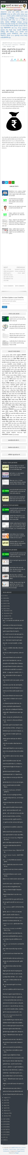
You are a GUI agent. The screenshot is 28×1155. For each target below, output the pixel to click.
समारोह (5, 428)
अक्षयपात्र (7, 355)
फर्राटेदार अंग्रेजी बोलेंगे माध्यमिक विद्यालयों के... (12, 706)
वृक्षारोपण (3, 413)
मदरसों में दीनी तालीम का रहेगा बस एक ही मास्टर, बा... (13, 958)
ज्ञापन (3, 373)
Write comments (19, 286)
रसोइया (7, 403)
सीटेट (19, 430)
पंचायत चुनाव (24, 378)
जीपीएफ (11, 371)
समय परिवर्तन (23, 423)
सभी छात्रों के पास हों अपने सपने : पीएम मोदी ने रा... (13, 1039)
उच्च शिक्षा (16, 358)
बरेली (9, 24)
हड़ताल (14, 434)
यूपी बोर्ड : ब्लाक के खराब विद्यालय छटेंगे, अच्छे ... (12, 810)
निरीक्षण (17, 377)
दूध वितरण (24, 373)
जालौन (9, 20)
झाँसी (23, 20)
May (5, 1105)
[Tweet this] (6, 182)
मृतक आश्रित (5, 401)
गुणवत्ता (12, 366)
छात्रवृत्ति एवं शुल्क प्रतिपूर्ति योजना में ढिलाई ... (12, 1055)
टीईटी (6, 373)
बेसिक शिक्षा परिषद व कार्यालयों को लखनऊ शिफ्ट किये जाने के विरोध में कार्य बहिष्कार (18, 576)
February (6, 1113)
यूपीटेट (3, 403)
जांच (3, 371)
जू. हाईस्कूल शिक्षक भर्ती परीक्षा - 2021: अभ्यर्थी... (13, 977)
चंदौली (26, 18)
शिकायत (3, 415)
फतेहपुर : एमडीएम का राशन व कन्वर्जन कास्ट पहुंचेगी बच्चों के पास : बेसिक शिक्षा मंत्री (16, 214)
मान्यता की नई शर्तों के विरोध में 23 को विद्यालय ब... (13, 763)
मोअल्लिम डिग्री (17, 401)
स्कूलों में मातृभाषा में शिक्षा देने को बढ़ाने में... (11, 631)
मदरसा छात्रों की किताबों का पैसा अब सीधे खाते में (12, 657)
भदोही (24, 25)
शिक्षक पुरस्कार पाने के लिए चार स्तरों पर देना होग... (13, 974)
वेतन (7, 413)
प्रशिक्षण (4, 388)
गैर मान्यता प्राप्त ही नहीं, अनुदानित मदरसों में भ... (12, 819)
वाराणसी (21, 32)
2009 (4, 1140)
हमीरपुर (25, 35)
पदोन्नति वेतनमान (18, 381)
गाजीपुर (2, 18)
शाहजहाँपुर (3, 33)
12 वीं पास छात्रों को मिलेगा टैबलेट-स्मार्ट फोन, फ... (13, 1000)
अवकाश (23, 355)
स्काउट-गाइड (19, 432)
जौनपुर (13, 20)
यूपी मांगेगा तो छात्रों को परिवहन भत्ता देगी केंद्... (12, 816)
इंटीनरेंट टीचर (10, 359)
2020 (4, 1121)
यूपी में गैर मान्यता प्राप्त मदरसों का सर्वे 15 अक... (12, 1012)
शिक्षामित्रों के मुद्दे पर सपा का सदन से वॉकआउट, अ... (13, 731)
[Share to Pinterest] (24, 59)
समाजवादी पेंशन (23, 425)
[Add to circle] (22, 1)
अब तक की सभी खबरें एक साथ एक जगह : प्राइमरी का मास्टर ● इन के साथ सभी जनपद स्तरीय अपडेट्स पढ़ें (17, 318)
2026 (4, 598)
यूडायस (21, 401)
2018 (4, 1127)
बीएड (25, 393)
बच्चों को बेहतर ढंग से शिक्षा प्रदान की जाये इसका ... (13, 625)
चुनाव (22, 368)
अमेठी (13, 12)
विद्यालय (11, 409)
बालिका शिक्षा (14, 393)
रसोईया (10, 403)
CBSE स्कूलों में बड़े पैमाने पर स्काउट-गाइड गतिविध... (13, 834)
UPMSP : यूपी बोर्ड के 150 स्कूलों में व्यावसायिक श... (13, 1067)
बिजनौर (11, 25)
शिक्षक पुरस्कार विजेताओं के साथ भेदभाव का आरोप (12, 695)
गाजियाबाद (25, 16)
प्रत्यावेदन (11, 386)
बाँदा (26, 24)
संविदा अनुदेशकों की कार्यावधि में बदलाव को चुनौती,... (13, 807)
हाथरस (6, 37)
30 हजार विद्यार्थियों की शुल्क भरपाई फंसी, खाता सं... (13, 1019)
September (7, 618)
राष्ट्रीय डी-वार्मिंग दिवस (16, 403)
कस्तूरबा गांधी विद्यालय (19, 362)
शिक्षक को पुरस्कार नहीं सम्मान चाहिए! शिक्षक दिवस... (13, 1061)
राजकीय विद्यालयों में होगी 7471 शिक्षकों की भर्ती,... (13, 774)
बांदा (1, 25)
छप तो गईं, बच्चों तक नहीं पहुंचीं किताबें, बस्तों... (12, 886)
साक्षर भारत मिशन (10, 430)
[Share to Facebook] (11, 59)
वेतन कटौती (11, 413)
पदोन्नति (11, 381)
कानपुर (22, 14)
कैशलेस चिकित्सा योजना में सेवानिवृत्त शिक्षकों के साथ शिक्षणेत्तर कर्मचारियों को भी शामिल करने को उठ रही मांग (17, 535)
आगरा (22, 12)
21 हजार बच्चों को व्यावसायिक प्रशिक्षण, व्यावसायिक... (13, 1009)
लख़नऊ (16, 32)
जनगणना (12, 369)
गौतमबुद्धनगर (22, 18)
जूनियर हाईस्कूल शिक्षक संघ (20, 371)
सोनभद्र (22, 35)
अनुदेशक (19, 355)
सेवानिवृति (8, 432)
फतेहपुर (13, 22)
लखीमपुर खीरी (4, 32)
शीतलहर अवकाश (20, 419)
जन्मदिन (15, 369)
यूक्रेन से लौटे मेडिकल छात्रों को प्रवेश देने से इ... (13, 842)
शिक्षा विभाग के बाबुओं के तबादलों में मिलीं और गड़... (12, 994)
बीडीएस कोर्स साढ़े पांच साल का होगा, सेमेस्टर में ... (12, 1088)
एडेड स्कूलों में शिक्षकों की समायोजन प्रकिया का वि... (13, 666)
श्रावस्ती (9, 33)
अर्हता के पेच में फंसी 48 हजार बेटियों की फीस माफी (13, 1091)
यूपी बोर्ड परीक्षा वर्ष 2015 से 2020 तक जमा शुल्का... (13, 782)
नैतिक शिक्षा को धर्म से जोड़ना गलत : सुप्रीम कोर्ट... (13, 997)
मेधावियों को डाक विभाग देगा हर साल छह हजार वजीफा (13, 1058)
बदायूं (6, 24)
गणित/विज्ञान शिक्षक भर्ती (6, 366)
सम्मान (18, 428)
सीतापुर (8, 35)
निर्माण (21, 377)
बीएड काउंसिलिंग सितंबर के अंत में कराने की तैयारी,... (13, 1076)
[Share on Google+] (18, 59)
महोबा (12, 28)
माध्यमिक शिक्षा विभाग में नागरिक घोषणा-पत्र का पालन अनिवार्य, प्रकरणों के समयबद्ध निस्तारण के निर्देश (17, 342)
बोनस (18, 396)
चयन (19, 368)
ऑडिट (22, 360)
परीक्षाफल (12, 383)
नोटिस (10, 379)
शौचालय (20, 421)
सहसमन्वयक (4, 430)
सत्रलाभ (18, 423)
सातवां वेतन (16, 430)
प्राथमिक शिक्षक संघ (7, 392)
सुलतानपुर (12, 35)
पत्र (3, 381)
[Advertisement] (14, 76)
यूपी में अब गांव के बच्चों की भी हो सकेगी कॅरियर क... (13, 1047)
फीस (22, 392)
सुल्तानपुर (17, 35)
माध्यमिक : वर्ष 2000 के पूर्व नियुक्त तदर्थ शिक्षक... (12, 794)
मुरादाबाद (3, 30)
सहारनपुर (25, 33)
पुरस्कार (17, 385)
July (5, 1100)
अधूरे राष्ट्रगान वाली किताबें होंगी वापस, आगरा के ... (13, 936)
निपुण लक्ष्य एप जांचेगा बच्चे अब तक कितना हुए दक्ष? (13, 637)
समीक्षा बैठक (9, 428)
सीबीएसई (23, 430)
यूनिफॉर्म (24, 401)
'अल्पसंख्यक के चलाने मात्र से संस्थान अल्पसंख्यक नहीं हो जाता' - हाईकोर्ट (20, 271)
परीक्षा (7, 383)
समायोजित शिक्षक (10, 427)
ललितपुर (12, 32)
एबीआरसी (12, 360)
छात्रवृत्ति (8, 369)
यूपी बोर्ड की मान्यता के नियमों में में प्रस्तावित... (12, 771)
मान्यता (16, 399)
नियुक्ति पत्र (13, 377)
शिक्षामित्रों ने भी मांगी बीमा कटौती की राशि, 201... (13, 920)
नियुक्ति (8, 377)
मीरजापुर (19, 28)
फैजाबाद (2, 24)
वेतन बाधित (16, 413)
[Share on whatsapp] (13, 182)
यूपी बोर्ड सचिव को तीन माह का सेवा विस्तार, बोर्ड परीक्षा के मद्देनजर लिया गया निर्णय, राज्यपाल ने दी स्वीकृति (17, 569)
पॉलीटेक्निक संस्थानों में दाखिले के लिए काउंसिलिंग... (13, 1022)
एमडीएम (16, 360)
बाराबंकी (7, 25)
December (6, 610)
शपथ (25, 413)
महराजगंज (7, 27)
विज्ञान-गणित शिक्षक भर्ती (19, 407)
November (7, 613)
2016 (4, 1132)
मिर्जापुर (15, 28)
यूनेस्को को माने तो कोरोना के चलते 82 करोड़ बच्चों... (13, 1003)
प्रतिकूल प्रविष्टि (5, 386)
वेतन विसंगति (21, 413)
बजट (25, 392)
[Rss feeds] (26, 1)
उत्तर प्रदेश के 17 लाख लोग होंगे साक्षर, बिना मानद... (13, 1006)
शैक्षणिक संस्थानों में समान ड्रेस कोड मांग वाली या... (13, 831)
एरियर (19, 360)
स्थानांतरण (5, 434)
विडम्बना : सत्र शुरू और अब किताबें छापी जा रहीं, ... (13, 717)
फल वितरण (18, 392)
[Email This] (21, 59)
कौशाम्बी (21, 16)
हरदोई (2, 37)
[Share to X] (15, 59)
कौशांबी (17, 16)
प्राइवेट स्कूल (23, 390)
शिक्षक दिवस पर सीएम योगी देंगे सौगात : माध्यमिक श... (13, 1070)
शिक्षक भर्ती (5, 417)
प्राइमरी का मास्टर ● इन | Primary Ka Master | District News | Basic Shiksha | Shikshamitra (14, 1149)
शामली (26, 32)
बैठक (15, 396)
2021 (4, 1119)
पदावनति (6, 381)
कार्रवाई (23, 364)
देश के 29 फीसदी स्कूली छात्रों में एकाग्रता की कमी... (13, 1025)
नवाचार (11, 375)
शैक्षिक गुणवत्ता (9, 421)
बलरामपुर (13, 24)
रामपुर (14, 30)
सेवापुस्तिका (13, 432)
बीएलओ (3, 396)
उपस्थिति (22, 359)
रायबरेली (19, 30)
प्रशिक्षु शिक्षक (20, 388)
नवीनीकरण (15, 375)
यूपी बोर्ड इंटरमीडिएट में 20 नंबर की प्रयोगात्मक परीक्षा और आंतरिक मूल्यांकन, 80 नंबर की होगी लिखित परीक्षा (18, 467)
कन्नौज (18, 14)
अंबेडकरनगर (4, 12)
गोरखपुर (11, 18)
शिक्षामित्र (5, 419)
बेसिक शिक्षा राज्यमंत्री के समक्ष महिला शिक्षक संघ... (13, 933)
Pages (4, 2)
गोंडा (5, 18)
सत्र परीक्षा (14, 423)
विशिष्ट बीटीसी (22, 411)
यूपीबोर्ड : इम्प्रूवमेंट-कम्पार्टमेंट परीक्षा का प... (11, 914)
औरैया (14, 14)
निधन (5, 377)
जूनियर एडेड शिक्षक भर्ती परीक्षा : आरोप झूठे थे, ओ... (13, 728)
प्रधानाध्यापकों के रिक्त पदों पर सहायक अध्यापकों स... (13, 917)
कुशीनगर (13, 16)
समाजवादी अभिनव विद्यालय (14, 425)
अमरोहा (9, 12)
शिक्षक (7, 415)
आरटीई (17, 356)
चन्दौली (2, 20)
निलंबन (24, 377)
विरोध (16, 411)
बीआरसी (18, 393)
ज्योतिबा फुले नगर (19, 20)
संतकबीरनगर (15, 33)
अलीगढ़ (17, 12)
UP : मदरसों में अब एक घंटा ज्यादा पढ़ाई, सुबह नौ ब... (13, 634)
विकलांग (9, 407)
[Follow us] (24, 1)
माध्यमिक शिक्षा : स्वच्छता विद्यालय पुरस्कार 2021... (13, 1073)
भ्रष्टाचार (24, 396)
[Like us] (19, 1)
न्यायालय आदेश (19, 379)
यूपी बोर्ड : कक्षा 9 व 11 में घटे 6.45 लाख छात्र (12, 911)
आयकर (14, 356)
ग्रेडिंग (15, 367)
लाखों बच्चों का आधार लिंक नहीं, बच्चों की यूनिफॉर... (13, 685)
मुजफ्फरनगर (24, 28)
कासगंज (9, 16)
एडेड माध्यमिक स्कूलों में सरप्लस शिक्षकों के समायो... (13, 725)
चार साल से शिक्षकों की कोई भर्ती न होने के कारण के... (13, 1094)
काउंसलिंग (9, 364)
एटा (11, 14)
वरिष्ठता (17, 405)
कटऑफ (4, 362)
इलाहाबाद (3, 14)
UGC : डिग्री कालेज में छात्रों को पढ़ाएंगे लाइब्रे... (13, 640)
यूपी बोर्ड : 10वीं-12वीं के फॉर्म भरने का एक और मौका (13, 813)
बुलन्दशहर (21, 25)
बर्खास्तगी (4, 393)
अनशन (14, 355)
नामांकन (19, 375)
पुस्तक (21, 385)
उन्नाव (8, 14)
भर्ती (20, 396)
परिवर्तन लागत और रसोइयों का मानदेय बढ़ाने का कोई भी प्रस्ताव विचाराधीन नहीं (17, 207)
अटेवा (11, 355)
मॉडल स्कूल (11, 401)
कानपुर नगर (5, 16)
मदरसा (3, 397)
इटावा (26, 12)
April (5, 1108)
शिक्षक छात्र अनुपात (13, 415)
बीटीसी (12, 396)
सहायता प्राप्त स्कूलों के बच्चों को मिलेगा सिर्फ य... (12, 1028)
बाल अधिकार (9, 393)
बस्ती (19, 24)
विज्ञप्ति (13, 407)
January (6, 1116)
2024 (4, 603)
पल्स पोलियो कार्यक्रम (19, 383)
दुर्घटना (19, 373)
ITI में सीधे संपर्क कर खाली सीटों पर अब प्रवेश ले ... (13, 669)
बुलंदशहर (16, 25)
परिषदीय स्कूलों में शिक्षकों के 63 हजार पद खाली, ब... (13, 748)
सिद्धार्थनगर (3, 35)
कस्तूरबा (13, 362)
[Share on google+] (10, 182)
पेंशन (25, 385)
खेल (25, 364)
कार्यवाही (19, 364)
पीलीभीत (7, 22)
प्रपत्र (19, 386)
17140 (3, 355)
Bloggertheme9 (20, 1151)
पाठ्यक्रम (12, 385)
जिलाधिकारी (7, 371)
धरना (3, 375)
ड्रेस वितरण (15, 373)
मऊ (26, 25)
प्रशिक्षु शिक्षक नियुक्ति (14, 390)
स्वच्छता (10, 434)
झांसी (26, 20)
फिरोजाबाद (25, 22)
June (5, 1102)
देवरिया (2, 22)
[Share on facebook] (3, 182)
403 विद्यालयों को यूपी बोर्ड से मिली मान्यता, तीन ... (12, 703)
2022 (4, 608)
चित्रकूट (6, 20)
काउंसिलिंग (15, 364)
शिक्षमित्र (18, 417)
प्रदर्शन (15, 386)
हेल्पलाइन (17, 434)
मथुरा (2, 28)
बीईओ (22, 393)
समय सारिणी (5, 425)
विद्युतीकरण (11, 411)
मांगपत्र (7, 397)
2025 (4, 601)
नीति (3, 379)
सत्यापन (9, 423)
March (5, 1110)
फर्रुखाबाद (19, 22)
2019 (4, 1124)
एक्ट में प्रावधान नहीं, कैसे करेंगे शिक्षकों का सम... (12, 688)
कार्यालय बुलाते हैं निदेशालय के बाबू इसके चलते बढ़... (13, 628)
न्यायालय (14, 379)
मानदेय (13, 399)
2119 (4, 595)
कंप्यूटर (24, 360)
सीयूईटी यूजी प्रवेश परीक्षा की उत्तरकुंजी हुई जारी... (13, 971)
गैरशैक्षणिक (4, 367)
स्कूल (25, 432)
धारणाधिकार (8, 375)
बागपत (4, 25)
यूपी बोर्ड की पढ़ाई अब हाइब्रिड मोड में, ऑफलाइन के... (13, 1031)
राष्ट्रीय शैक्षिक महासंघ (9, 405)
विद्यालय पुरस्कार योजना (18, 409)
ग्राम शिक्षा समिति (10, 367)
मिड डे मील (22, 399)
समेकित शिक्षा (14, 428)
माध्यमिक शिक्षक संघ (21, 397)
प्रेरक (13, 392)
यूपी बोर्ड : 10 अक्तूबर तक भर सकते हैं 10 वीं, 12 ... (13, 672)
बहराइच (23, 24)
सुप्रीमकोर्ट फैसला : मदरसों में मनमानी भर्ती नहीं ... (12, 1064)
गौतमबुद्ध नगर (17, 18)
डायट (10, 373)
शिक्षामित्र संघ (11, 419)
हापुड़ (10, 37)
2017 (4, 1129)
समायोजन (4, 427)
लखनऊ (24, 29)
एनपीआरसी (8, 360)
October (6, 616)
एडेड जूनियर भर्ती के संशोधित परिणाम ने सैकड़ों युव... (13, 663)
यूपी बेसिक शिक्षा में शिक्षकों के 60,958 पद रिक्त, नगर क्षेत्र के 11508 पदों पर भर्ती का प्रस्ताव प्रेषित (17, 517)
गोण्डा (7, 18)
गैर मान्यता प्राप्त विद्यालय (20, 366)
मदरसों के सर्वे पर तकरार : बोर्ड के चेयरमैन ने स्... (12, 883)
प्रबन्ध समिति (23, 386)
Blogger (17, 1153)
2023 (4, 606)
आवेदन (21, 356)
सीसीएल (3, 432)
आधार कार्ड (9, 356)
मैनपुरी (10, 30)
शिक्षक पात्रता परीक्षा (22, 415)
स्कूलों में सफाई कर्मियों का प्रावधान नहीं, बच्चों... (12, 760)
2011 (4, 1137)
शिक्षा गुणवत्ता (23, 417)
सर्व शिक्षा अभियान (22, 428)
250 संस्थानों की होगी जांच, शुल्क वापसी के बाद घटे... (13, 899)
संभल (21, 33)
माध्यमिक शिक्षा (6, 399)
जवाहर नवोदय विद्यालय (21, 369)
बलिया (17, 24)
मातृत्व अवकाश (13, 397)
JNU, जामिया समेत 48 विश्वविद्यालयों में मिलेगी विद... (13, 709)
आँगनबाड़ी (4, 356)
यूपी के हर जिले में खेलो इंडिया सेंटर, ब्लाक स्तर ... (12, 660)
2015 (4, 1134)
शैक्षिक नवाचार (16, 421)
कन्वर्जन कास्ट (9, 362)
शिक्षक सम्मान (12, 417)
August (6, 1097)
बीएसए (8, 395)
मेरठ (7, 30)
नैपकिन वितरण (6, 379)
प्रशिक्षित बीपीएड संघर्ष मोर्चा (11, 388)
